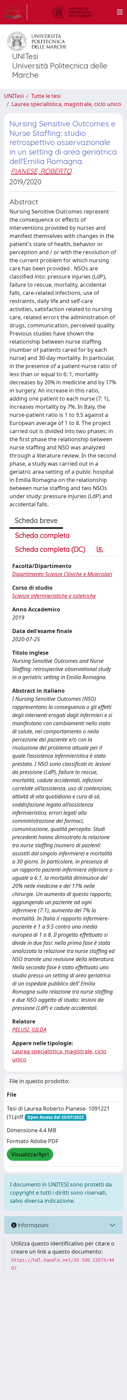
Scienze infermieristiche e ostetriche (54, 596)
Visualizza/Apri (30, 1154)
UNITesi (14, 96)
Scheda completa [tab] (42, 535)
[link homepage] (15, 12)
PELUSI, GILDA (29, 1029)
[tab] (100, 549)
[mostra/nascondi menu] (120, 12)
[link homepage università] (72, 12)
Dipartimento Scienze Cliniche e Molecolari (62, 574)
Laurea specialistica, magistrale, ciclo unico (66, 104)
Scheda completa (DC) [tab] (50, 549)
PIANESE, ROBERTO (41, 171)
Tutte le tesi (46, 96)
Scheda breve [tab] (36, 520)
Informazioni (32, 1225)
